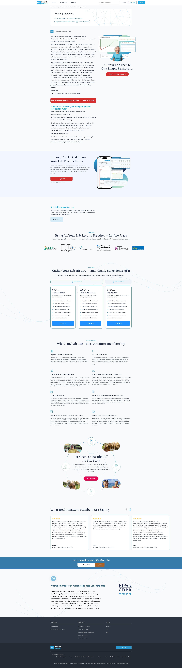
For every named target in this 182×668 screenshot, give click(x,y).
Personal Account (54, 626)
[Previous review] (126, 509)
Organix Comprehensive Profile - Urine (65, 21)
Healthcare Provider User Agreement (84, 656)
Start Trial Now (88, 100)
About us (108, 626)
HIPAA (105, 656)
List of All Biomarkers (83, 629)
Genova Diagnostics (84, 21)
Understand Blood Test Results (86, 632)
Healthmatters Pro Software (57, 629)
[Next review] (130, 509)
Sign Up (141, 2)
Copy (100, 565)
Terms (70, 656)
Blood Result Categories (84, 626)
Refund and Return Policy (124, 656)
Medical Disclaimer (61, 656)
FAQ (107, 629)
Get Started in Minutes (117, 74)
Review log (57, 220)
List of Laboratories (83, 635)
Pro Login (132, 2)
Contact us (124, 647)
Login (124, 2)
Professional (63, 2)
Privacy (99, 656)
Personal (54, 2)
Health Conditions (82, 638)
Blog (107, 632)
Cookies (112, 656)
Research (73, 2)
